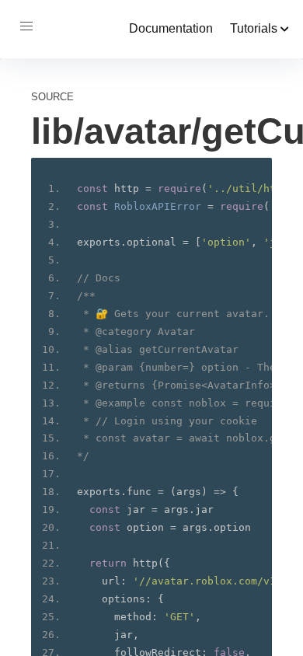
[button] (26, 26)
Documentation (171, 28)
